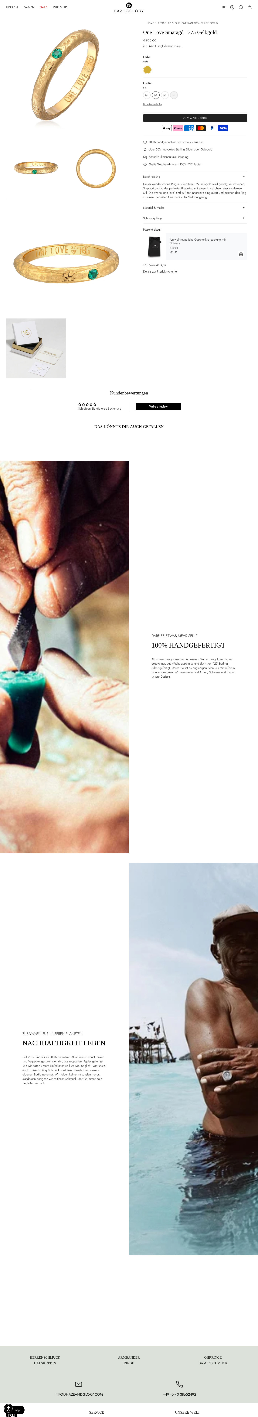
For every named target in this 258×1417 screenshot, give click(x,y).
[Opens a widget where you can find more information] (14, 1410)
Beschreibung (151, 176)
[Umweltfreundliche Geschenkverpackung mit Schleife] (154, 246)
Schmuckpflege (152, 218)
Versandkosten (173, 46)
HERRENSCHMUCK (45, 1357)
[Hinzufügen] (241, 254)
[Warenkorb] (249, 7)
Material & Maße (153, 207)
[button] (12, 7)
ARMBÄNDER (129, 1357)
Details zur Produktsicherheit (160, 271)
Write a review (158, 406)
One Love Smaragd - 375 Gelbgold (196, 23)
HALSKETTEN (45, 1363)
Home (150, 23)
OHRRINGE (213, 1357)
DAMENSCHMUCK (213, 1363)
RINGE (129, 1363)
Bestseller (164, 23)
